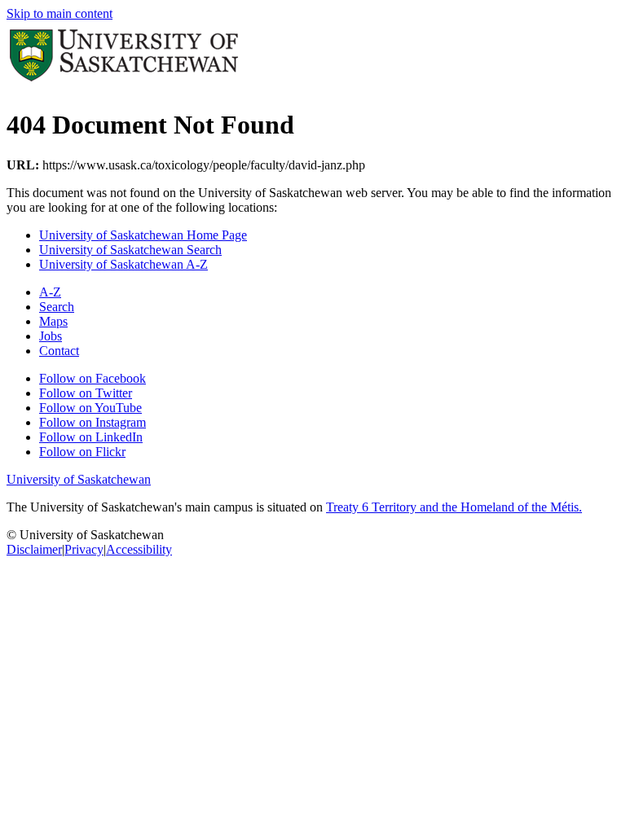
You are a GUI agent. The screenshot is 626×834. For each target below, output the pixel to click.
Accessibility (139, 549)
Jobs (50, 336)
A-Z (50, 292)
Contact (59, 351)
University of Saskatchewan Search (130, 250)
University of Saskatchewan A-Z (123, 264)
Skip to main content (59, 13)
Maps (53, 321)
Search (56, 307)
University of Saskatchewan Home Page (143, 235)
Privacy (84, 549)
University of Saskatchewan (79, 479)
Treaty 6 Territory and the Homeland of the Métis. (454, 507)
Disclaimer (34, 549)
